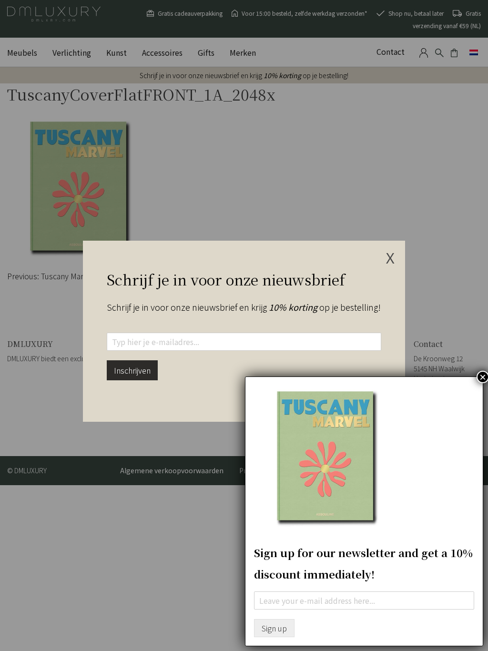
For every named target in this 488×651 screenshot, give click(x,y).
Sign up (274, 628)
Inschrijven (132, 370)
